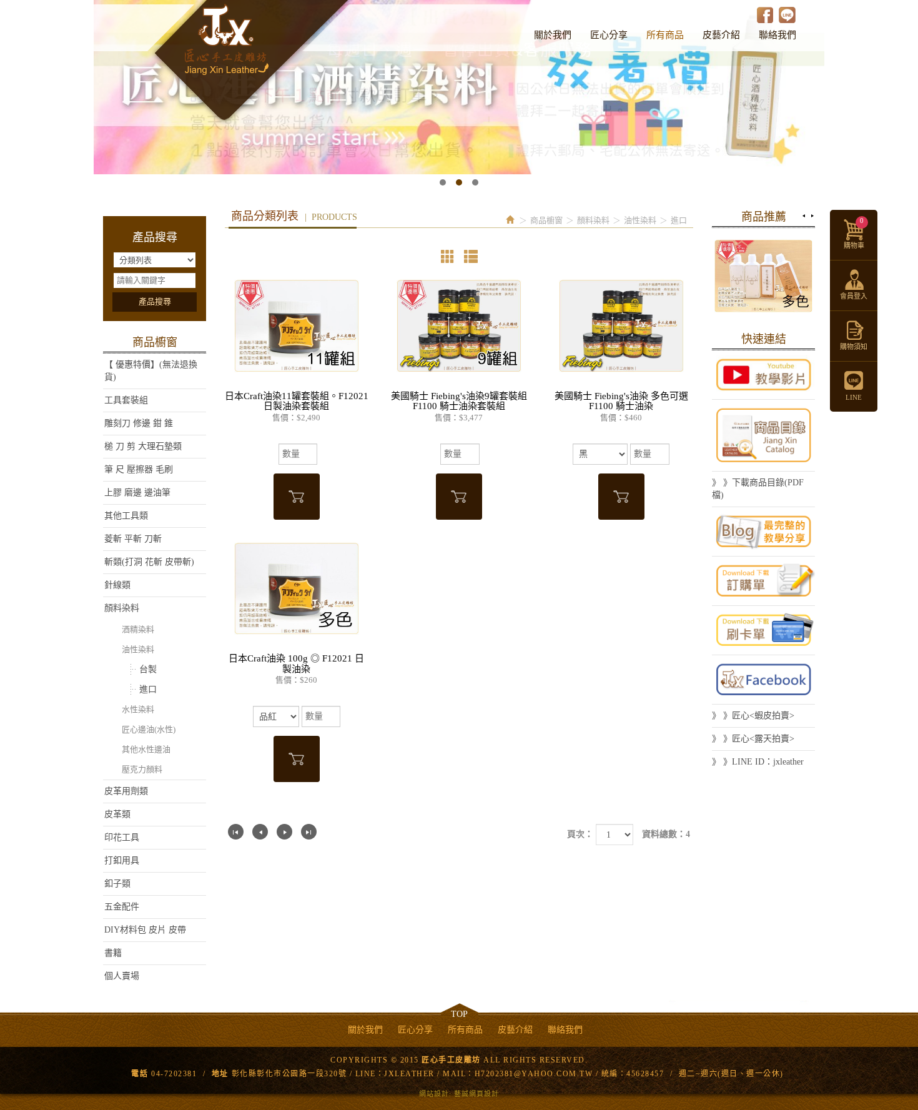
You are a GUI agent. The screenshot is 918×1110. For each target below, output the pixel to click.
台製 (148, 669)
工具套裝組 (126, 400)
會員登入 (853, 296)
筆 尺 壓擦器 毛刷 (138, 469)
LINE (787, 14)
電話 (139, 1073)
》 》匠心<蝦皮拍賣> (753, 715)
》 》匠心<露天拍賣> (753, 738)
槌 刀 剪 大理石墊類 (143, 446)
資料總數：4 (666, 834)
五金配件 (121, 906)
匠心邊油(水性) (148, 729)
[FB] (763, 679)
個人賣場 (121, 976)
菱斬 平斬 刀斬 (133, 538)
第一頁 (236, 832)
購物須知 (853, 346)
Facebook (765, 14)
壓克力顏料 (142, 769)
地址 (220, 1073)
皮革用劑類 (126, 791)
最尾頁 (309, 832)
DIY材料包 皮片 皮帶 (145, 929)
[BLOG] (763, 531)
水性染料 (138, 709)
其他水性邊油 (146, 749)
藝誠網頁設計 (476, 1094)
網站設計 (434, 1094)
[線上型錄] (763, 435)
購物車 (854, 233)
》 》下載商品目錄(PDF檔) (758, 489)
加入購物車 (297, 496)
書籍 (113, 953)
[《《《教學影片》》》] (763, 374)
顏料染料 (121, 608)
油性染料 (138, 649)
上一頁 (260, 832)
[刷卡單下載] (763, 630)
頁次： (580, 834)
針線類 (117, 585)
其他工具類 (126, 515)
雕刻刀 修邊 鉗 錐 (138, 423)
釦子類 (117, 883)
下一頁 (284, 832)
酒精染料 (138, 629)
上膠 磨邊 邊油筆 (137, 492)
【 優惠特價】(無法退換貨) (150, 371)
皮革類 (117, 814)
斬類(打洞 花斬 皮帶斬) (149, 562)
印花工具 (121, 837)
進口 (148, 689)
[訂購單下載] (763, 581)
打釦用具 (121, 860)
